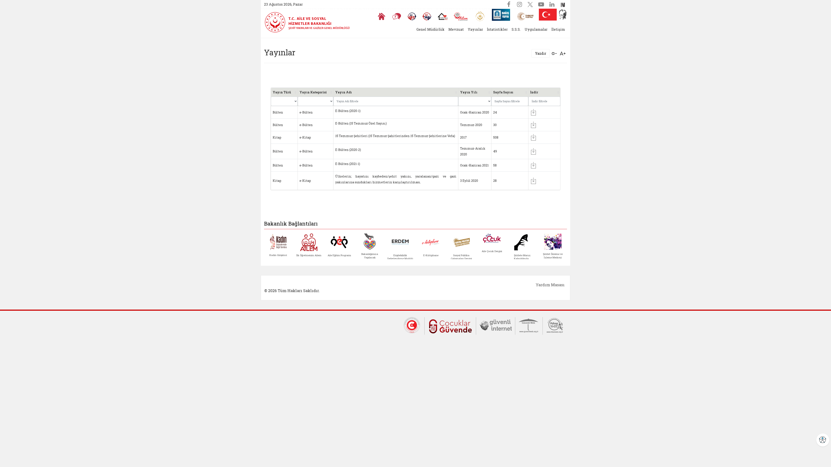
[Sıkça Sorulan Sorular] (396, 16)
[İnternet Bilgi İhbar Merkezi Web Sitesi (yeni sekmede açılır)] (555, 325)
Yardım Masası (550, 284)
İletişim (558, 29)
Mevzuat (456, 29)
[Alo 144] (427, 16)
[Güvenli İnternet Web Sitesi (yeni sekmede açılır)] (495, 325)
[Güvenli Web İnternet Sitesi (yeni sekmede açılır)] (529, 325)
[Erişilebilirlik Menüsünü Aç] (822, 439)
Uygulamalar (536, 29)
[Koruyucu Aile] (443, 16)
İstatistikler (497, 29)
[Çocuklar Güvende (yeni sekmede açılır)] (450, 325)
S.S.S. (516, 29)
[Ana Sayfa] (381, 16)
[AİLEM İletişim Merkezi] (461, 16)
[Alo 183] (411, 16)
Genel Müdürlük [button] (430, 29)
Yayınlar (475, 29)
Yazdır (540, 53)
